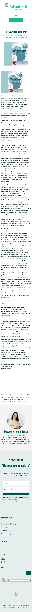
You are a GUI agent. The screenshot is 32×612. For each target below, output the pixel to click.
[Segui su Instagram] (4, 562)
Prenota (16, 20)
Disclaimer (4, 530)
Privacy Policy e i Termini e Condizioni (19, 501)
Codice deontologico (7, 534)
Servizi (3, 551)
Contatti (3, 554)
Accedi (24, 610)
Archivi (3, 578)
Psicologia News (23, 37)
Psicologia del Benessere (11, 37)
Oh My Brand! (17, 610)
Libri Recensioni (24, 35)
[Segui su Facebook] (1, 562)
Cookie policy (4, 527)
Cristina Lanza (9, 35)
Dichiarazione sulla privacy (8, 524)
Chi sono (3, 548)
